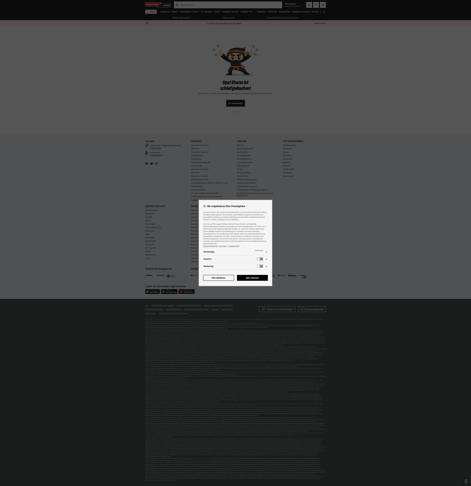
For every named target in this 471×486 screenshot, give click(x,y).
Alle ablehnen (218, 277)
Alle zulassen (252, 277)
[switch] (260, 259)
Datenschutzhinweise (210, 246)
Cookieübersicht (233, 246)
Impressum (223, 246)
